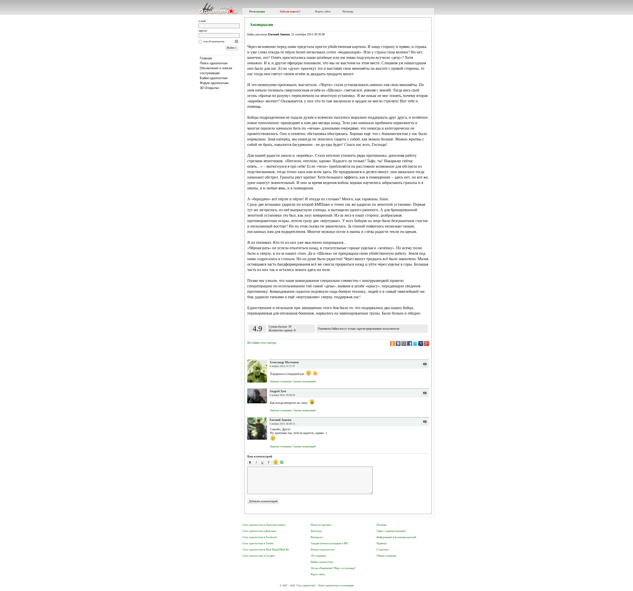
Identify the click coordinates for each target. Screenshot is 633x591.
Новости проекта (321, 524)
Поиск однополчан (213, 63)
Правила (381, 543)
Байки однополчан (213, 78)
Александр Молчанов (284, 362)
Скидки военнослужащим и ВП (329, 543)
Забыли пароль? (290, 11)
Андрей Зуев (278, 391)
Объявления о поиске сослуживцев (216, 70)
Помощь (347, 11)
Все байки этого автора (261, 342)
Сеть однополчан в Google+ (259, 555)
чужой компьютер (214, 41)
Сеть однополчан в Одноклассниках (264, 524)
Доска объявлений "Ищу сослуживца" (333, 568)
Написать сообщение (280, 381)
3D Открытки (209, 88)
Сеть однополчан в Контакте (259, 530)
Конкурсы (316, 537)
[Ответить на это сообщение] (425, 364)
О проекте (383, 549)
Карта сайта (323, 11)
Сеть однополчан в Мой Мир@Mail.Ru (266, 549)
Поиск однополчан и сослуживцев (336, 585)
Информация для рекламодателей (396, 537)
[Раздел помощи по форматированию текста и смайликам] (281, 462)
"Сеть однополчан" (306, 585)
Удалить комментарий (304, 381)
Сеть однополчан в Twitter (258, 543)
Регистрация (257, 11)
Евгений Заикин (280, 420)
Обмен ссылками (386, 555)
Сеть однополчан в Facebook (260, 537)
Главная (206, 58)
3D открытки (318, 555)
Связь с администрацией (391, 530)
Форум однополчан (214, 83)
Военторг (316, 530)
